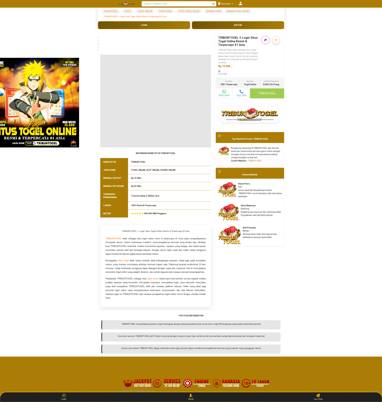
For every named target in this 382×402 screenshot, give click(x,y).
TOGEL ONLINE (145, 11)
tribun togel (123, 260)
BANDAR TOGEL (214, 11)
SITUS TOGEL (165, 11)
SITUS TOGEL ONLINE (189, 11)
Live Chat (318, 399)
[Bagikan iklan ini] (265, 40)
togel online (152, 278)
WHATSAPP (224, 95)
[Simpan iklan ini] (276, 40)
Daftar (191, 399)
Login (63, 399)
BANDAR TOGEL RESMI (238, 11)
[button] (155, 37)
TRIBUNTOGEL (111, 11)
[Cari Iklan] (213, 4)
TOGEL (127, 11)
